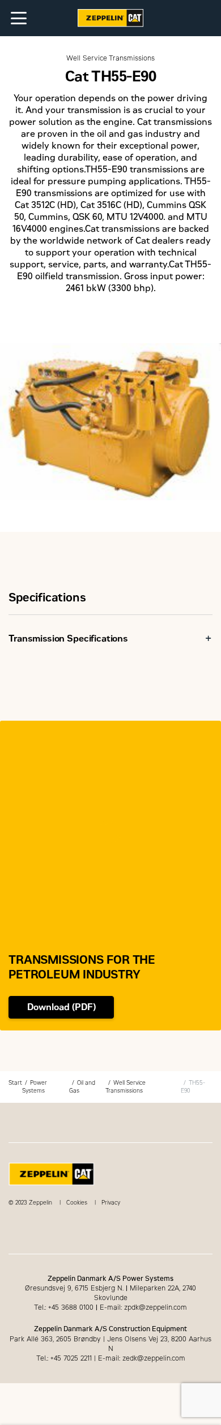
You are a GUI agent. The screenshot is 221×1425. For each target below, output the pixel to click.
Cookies (76, 1202)
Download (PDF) (61, 1007)
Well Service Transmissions (125, 1086)
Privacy (110, 1202)
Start (15, 1082)
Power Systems (34, 1086)
